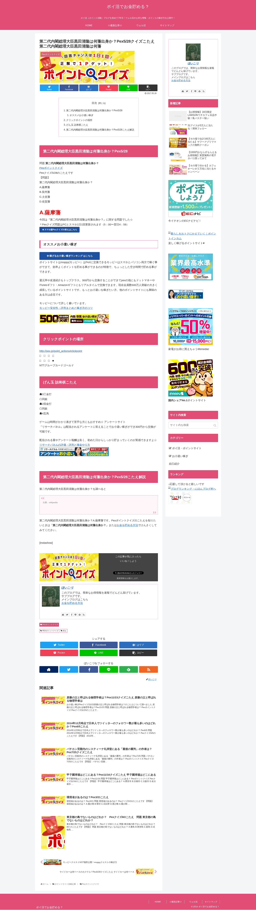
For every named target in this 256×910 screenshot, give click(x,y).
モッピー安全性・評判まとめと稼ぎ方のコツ (66, 307)
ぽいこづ (67, 587)
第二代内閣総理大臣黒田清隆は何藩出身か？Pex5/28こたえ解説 (100, 129)
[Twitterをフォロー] (67, 614)
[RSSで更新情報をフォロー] (83, 614)
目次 (94, 103)
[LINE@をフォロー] (75, 614)
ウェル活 (193, 902)
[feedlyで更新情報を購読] (79, 614)
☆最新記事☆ (175, 902)
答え (65, 631)
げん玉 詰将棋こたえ (77, 124)
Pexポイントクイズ (51, 167)
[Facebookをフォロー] (71, 614)
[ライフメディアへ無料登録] (190, 344)
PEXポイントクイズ (50, 631)
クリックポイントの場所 (79, 120)
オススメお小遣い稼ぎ (81, 115)
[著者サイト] (63, 614)
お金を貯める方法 (127, 525)
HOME (158, 902)
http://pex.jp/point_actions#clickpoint (60, 351)
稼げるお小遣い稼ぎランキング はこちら (71, 256)
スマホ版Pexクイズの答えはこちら (60, 229)
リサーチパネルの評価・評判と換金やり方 (64, 444)
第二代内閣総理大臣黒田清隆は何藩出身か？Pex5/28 (94, 110)
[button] (215, 425)
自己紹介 (174, 463)
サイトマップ (211, 902)
